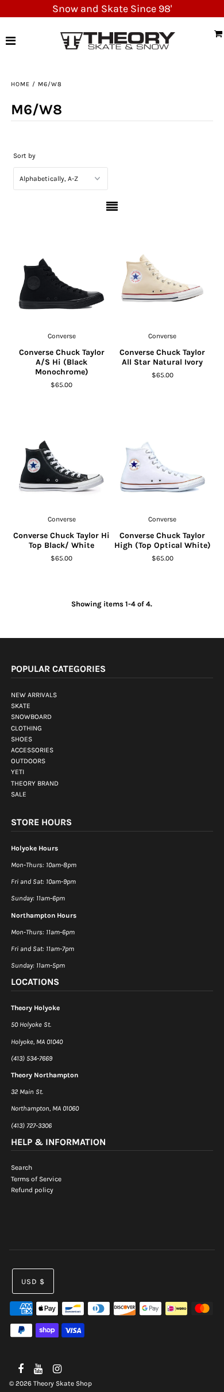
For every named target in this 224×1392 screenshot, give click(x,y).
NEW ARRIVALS (34, 695)
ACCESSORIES (32, 750)
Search (21, 1167)
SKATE (20, 706)
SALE (18, 794)
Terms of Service (36, 1179)
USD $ (33, 1281)
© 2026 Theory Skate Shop (50, 1383)
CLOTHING (26, 728)
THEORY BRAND (35, 783)
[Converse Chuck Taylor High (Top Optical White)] (162, 456)
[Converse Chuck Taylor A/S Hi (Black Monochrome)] (61, 273)
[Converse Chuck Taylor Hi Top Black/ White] (61, 456)
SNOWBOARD (31, 717)
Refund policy (32, 1190)
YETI (17, 772)
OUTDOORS (28, 761)
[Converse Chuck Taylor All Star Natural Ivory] (162, 273)
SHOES (21, 739)
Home (20, 84)
